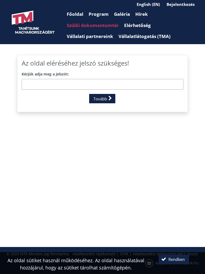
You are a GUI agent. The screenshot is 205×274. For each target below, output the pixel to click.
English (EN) (148, 4)
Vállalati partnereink (90, 36)
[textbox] (102, 84)
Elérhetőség (137, 25)
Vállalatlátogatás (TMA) (145, 36)
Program (99, 14)
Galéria (122, 14)
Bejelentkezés (181, 4)
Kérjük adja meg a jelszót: (45, 74)
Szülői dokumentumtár (93, 25)
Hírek (141, 14)
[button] (102, 98)
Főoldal (75, 14)
